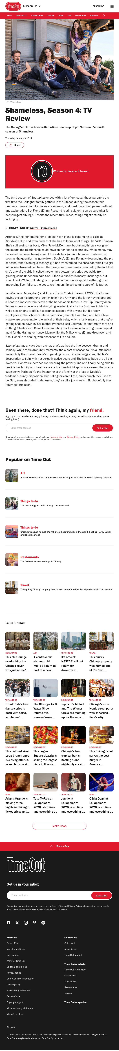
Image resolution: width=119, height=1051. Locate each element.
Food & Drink (37, 16)
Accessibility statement (19, 991)
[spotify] (43, 923)
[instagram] (26, 923)
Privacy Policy (73, 437)
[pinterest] (34, 923)
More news (59, 826)
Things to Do (21, 16)
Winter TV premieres (43, 228)
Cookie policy (13, 985)
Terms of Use (56, 437)
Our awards (12, 955)
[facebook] (8, 923)
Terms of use (13, 996)
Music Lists (70, 982)
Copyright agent (15, 1002)
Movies (68, 993)
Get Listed (69, 943)
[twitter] (17, 923)
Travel (61, 16)
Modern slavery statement (20, 1008)
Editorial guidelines (17, 967)
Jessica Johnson (77, 171)
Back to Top (62, 846)
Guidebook (70, 976)
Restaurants (70, 987)
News (9, 16)
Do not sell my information (20, 979)
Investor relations (15, 949)
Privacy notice (14, 973)
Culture (50, 16)
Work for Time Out (16, 961)
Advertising (70, 949)
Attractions (80, 16)
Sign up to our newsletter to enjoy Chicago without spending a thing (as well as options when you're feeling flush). (57, 418)
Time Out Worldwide (75, 970)
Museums (94, 16)
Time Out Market (73, 955)
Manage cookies (15, 1014)
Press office (12, 943)
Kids (69, 16)
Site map (11, 1027)
